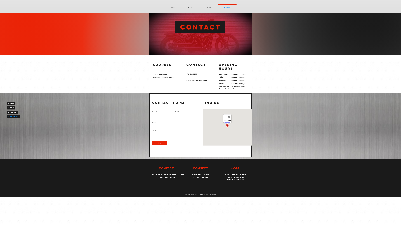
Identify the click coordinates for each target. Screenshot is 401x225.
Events (12, 112)
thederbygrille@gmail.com (196, 80)
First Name (156, 111)
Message (155, 130)
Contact (13, 116)
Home (11, 103)
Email (154, 122)
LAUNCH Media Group (210, 194)
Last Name (178, 111)
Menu (11, 108)
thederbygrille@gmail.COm (167, 174)
